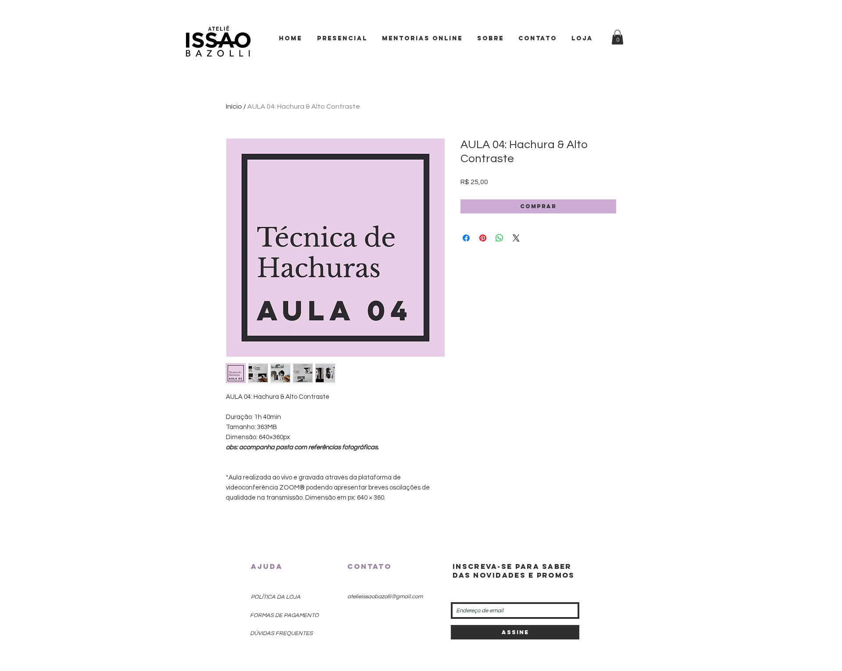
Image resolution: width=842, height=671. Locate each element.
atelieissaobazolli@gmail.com (385, 596)
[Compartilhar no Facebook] (466, 238)
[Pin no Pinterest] (483, 238)
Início (234, 106)
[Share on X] (516, 238)
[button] (617, 37)
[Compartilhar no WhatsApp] (499, 238)
